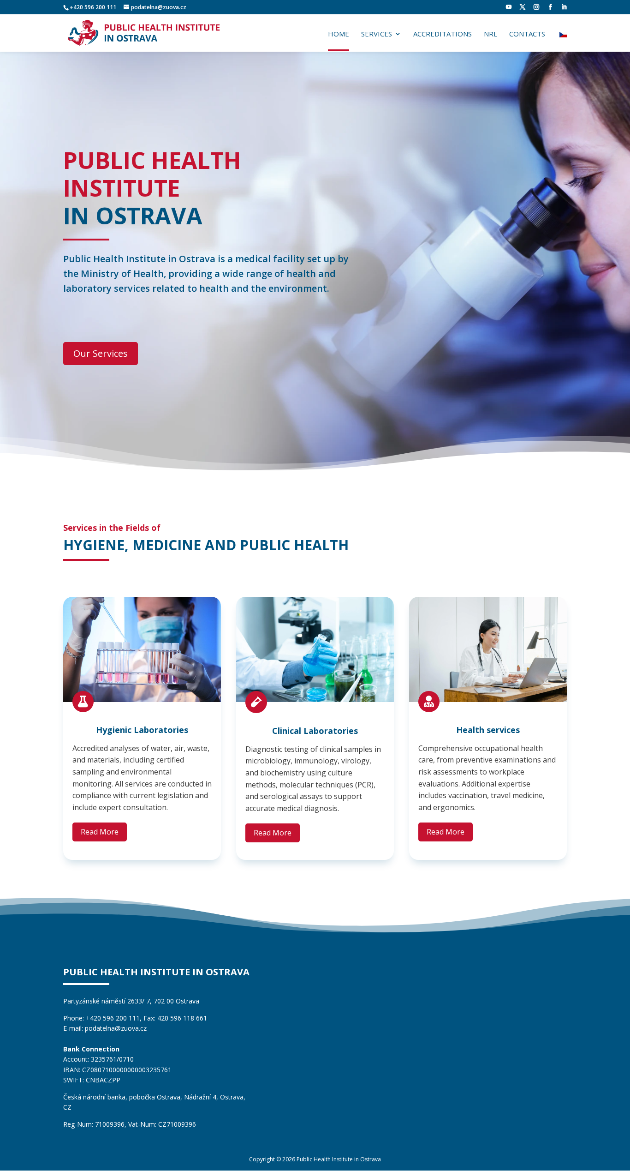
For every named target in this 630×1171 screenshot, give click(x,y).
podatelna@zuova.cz (116, 1028)
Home (338, 34)
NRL (490, 34)
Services (376, 34)
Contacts (527, 34)
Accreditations (442, 34)
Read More (100, 832)
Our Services (100, 353)
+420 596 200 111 (93, 7)
